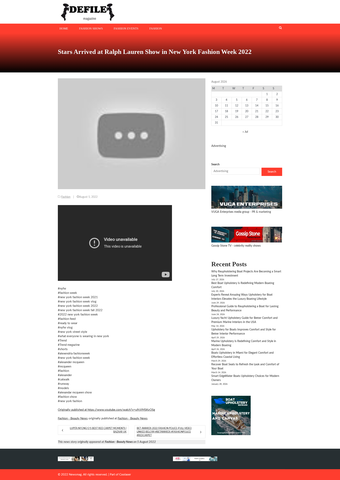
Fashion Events (126, 28)
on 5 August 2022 (130, 441)
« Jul (245, 131)
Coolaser (125, 474)
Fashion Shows (91, 28)
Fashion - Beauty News (73, 418)
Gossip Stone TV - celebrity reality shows (236, 245)
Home (63, 28)
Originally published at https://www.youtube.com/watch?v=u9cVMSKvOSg (106, 409)
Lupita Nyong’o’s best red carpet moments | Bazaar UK (98, 430)
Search (215, 164)
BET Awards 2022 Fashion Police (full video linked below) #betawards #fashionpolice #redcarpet (164, 432)
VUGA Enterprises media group (230, 212)
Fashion (155, 28)
